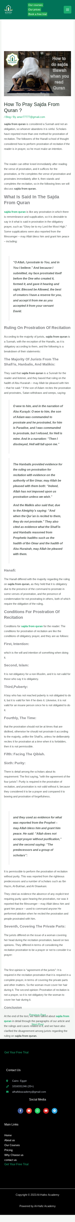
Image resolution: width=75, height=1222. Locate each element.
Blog (8, 117)
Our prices (34, 9)
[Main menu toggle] (67, 10)
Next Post (38, 1024)
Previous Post (37, 1014)
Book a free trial (37, 14)
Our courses (35, 5)
